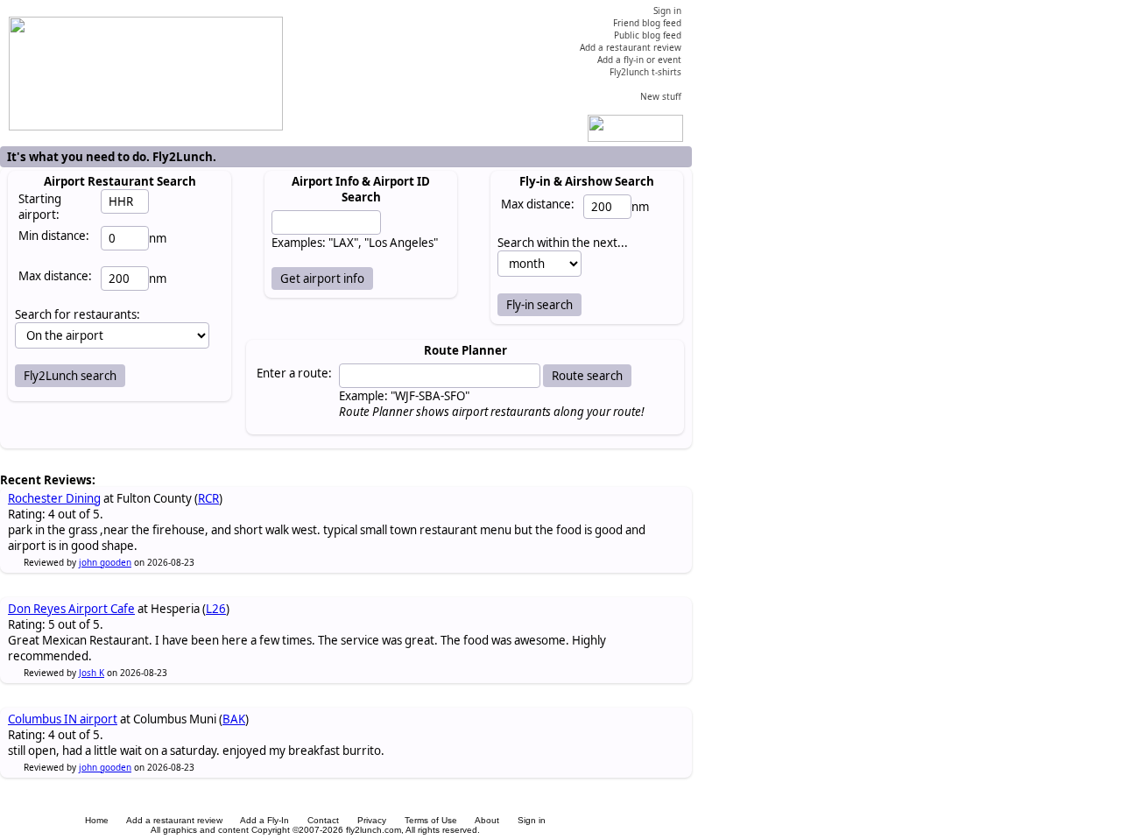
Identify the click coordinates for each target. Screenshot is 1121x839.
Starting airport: (39, 206)
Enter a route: (294, 373)
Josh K (91, 672)
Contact (323, 820)
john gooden (105, 562)
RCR (208, 498)
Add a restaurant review (174, 820)
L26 (216, 609)
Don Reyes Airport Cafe (71, 609)
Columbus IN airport (62, 719)
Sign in (532, 820)
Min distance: (53, 235)
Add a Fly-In (264, 820)
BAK (233, 719)
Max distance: (55, 276)
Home (97, 820)
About (487, 820)
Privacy (371, 820)
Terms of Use (431, 820)
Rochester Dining (54, 498)
